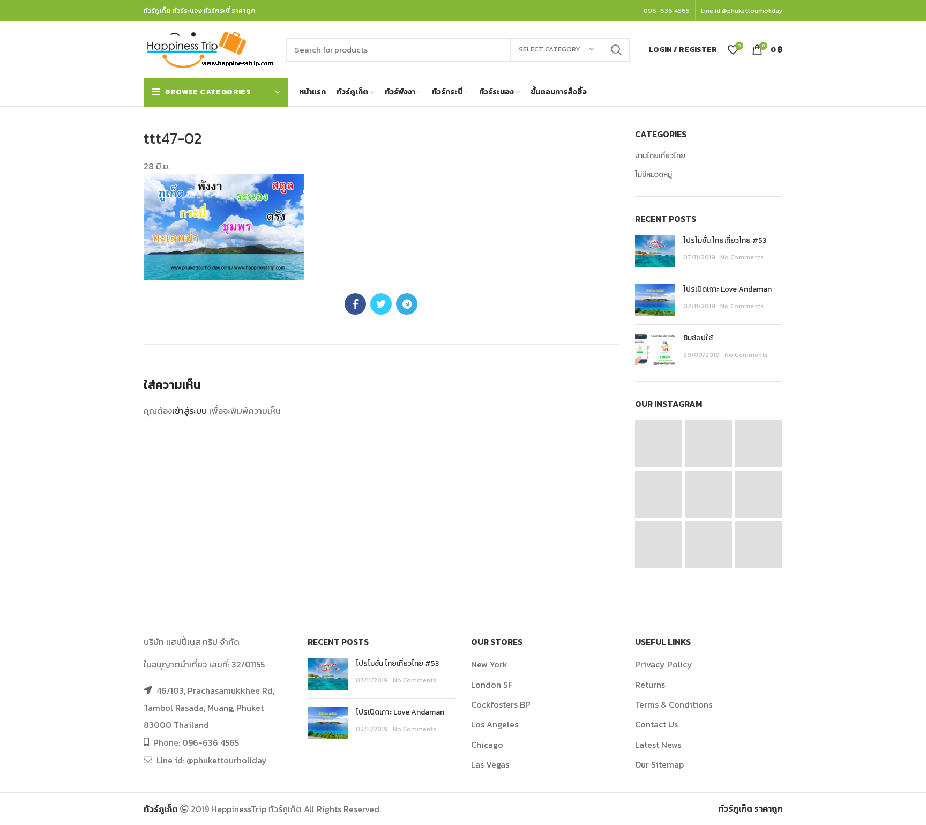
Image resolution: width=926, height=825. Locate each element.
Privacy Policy (663, 664)
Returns (650, 684)
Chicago (487, 744)
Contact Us (656, 724)
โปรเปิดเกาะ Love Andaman (727, 289)
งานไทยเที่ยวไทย (660, 156)
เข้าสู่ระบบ (189, 410)
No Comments (742, 257)
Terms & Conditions (673, 704)
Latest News (658, 744)
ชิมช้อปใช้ (698, 338)
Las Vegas (490, 764)
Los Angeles (494, 724)
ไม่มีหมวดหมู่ (653, 174)
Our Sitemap (659, 764)
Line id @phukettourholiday (741, 11)
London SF (491, 684)
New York (489, 664)
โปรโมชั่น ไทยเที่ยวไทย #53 (724, 240)
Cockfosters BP (501, 704)
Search (615, 50)
